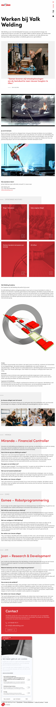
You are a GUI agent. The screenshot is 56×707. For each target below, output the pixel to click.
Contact (10, 630)
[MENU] (53, 2)
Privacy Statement (28, 702)
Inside (46, 702)
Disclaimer (19, 702)
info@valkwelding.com (16, 625)
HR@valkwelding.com (7, 190)
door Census (6, 704)
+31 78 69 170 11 (13, 623)
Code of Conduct (39, 702)
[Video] (54, 16)
